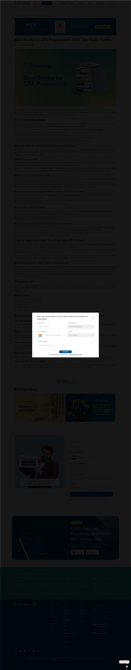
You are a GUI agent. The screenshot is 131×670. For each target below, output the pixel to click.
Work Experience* (72, 323)
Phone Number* (42, 331)
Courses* (70, 331)
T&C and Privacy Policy (75, 354)
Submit (65, 352)
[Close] (93, 317)
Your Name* (41, 323)
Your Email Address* (43, 341)
